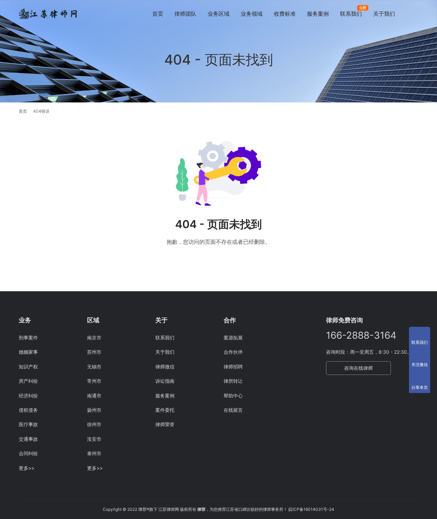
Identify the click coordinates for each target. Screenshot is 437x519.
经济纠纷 (28, 395)
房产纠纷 (28, 381)
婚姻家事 (28, 352)
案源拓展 (233, 337)
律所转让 (233, 381)
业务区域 (218, 13)
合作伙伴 (233, 352)
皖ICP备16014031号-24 (311, 509)
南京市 (94, 337)
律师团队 (185, 13)
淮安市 (94, 439)
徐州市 (94, 424)
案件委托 (164, 410)
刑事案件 (28, 337)
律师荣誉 (164, 424)
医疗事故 (28, 424)
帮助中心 (233, 395)
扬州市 (94, 410)
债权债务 (28, 410)
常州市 (94, 381)
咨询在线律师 (358, 368)
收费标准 (285, 13)
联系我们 (351, 13)
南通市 (94, 395)
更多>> (26, 468)
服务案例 (318, 13)
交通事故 (28, 439)
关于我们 (384, 13)
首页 (157, 13)
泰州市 (94, 453)
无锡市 (94, 366)
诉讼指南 (164, 381)
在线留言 (233, 410)
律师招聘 (233, 366)
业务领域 (252, 13)
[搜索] (415, 13)
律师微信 (164, 366)
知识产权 (28, 366)
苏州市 (94, 352)
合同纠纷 (28, 453)
